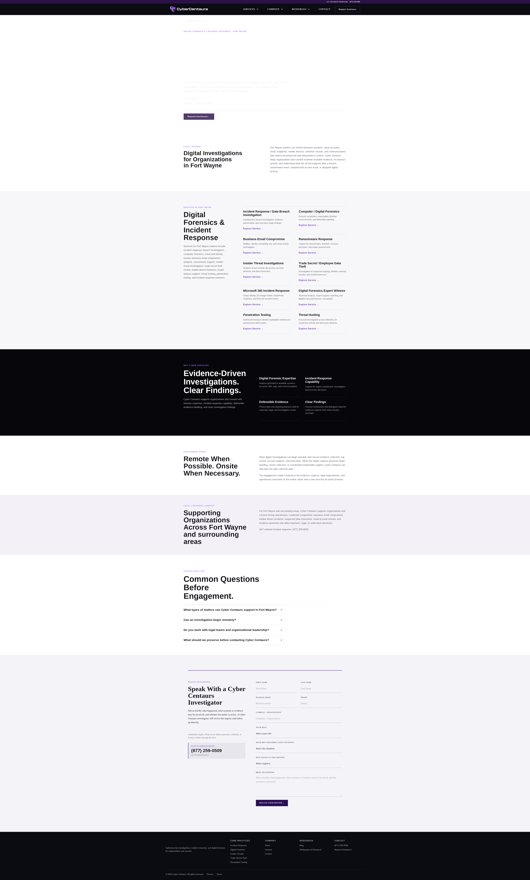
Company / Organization (268, 712)
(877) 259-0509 (355, 2)
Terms (219, 874)
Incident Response (238, 845)
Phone (304, 697)
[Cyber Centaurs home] (189, 9)
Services (249, 9)
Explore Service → (253, 228)
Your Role (261, 727)
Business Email (263, 697)
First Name (261, 682)
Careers (268, 850)
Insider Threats (237, 854)
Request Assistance (347, 9)
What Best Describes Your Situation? (275, 742)
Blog (302, 845)
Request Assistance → (199, 116)
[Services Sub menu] (257, 9)
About (267, 845)
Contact (324, 9)
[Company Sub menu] (282, 9)
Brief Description (265, 772)
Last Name (306, 682)
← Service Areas (193, 21)
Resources (299, 9)
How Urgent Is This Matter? (270, 757)
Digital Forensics (237, 850)
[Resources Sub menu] (309, 9)
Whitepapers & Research (310, 850)
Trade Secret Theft (238, 858)
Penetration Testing (238, 862)
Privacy (210, 874)
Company (273, 9)
